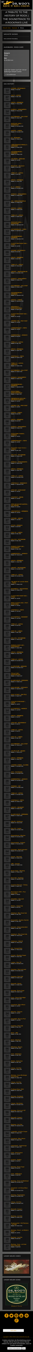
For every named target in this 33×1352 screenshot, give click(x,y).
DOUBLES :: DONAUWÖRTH (18, 109)
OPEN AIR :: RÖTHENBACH (18, 722)
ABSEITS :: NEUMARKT (17, 807)
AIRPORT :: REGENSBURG (18, 567)
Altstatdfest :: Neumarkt (17, 899)
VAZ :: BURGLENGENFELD (18, 201)
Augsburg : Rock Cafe (17, 976)
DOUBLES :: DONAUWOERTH (19, 462)
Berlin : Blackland (16, 1040)
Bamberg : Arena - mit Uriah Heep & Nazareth (18, 1245)
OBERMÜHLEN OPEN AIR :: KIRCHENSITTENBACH (18, 399)
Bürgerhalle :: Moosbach (17, 166)
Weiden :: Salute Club (17, 906)
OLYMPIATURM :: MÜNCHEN (19, 666)
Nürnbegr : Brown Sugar (17, 990)
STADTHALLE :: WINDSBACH (19, 483)
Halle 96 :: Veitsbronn (17, 821)
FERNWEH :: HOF (16, 786)
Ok (24, 1348)
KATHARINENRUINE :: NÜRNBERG (17, 152)
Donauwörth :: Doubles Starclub (20, 920)
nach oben (13, 1330)
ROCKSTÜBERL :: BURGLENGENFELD (16, 392)
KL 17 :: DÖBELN (15, 187)
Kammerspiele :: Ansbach (18, 842)
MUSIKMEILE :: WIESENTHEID (19, 588)
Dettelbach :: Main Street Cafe (19, 934)
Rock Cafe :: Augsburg (17, 877)
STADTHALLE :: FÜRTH (17, 356)
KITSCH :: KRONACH (16, 525)
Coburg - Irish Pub (16, 1068)
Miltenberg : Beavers (16, 1047)
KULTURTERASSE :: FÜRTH (18, 229)
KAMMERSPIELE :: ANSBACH (19, 335)
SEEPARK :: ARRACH (17, 518)
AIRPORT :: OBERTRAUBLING (19, 271)
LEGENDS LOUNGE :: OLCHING (19, 765)
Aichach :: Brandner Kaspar (18, 955)
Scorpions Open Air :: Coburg (19, 884)
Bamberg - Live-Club (16, 1216)
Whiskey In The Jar (16, 1306)
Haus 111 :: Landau (16, 828)
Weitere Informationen (14, 1348)
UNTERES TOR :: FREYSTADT (19, 321)
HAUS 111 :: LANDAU (16, 532)
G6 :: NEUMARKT (15, 137)
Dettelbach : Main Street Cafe (19, 913)
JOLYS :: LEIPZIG (16, 95)
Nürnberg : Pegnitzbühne (18, 1195)
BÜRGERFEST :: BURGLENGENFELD (16, 307)
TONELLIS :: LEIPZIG (17, 574)
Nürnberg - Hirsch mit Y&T (18, 1110)
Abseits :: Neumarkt (16, 856)
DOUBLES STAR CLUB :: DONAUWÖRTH (17, 547)
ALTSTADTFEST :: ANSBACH (19, 708)
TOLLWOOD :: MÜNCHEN (18, 159)
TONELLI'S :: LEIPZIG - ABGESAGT (17, 364)
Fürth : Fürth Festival (17, 1152)
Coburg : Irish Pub (16, 1082)
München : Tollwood (16, 1011)
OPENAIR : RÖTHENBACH (18, 88)
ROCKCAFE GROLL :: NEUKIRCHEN (17, 124)
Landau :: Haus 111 (16, 962)
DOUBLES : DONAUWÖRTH (18, 377)
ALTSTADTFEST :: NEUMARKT (19, 617)
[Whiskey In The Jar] (16, 1294)
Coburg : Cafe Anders (17, 1103)
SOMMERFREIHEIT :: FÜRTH (19, 328)
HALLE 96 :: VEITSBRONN (18, 455)
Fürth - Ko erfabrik (16, 1173)
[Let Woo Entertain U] (16, 1266)
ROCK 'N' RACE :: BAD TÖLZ (19, 694)
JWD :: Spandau (15, 863)
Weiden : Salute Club (17, 1061)
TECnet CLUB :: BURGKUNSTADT (15, 674)
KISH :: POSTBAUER (16, 772)
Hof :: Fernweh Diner (16, 948)
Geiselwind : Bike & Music (18, 1004)
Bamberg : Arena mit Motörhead (20, 1181)
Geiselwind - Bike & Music (18, 1138)
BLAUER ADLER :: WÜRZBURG (19, 680)
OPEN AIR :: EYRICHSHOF (18, 490)
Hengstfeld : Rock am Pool (18, 1018)
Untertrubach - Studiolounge (19, 1145)
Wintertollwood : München (18, 835)
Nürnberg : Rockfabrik (17, 1096)
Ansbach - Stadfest (16, 1159)
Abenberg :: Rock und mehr (18, 969)
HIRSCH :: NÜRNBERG (17, 102)
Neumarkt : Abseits (16, 983)
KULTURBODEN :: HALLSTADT (19, 116)
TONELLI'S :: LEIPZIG (17, 173)
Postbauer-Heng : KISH (17, 1089)
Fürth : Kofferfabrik (16, 1054)
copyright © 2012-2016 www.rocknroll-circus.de (16, 1336)
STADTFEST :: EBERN (17, 497)
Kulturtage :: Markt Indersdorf (19, 849)
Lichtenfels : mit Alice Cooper (19, 1131)
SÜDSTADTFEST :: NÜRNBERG (19, 511)
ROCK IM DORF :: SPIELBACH (19, 687)
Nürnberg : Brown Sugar (17, 1166)
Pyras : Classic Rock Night (18, 997)
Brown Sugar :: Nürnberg (18, 870)
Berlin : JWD (14, 1032)
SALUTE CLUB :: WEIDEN (18, 751)
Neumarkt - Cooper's (16, 1117)
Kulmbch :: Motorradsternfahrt (19, 927)
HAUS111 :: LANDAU (16, 130)
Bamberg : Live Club (16, 1124)
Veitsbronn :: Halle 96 (17, 941)
